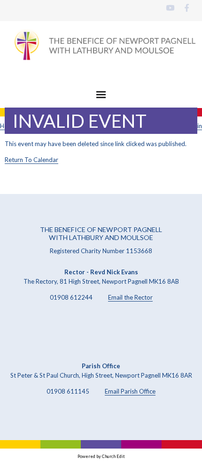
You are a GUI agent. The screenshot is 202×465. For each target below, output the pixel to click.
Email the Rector (130, 297)
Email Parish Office (130, 391)
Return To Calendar (31, 159)
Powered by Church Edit (101, 456)
